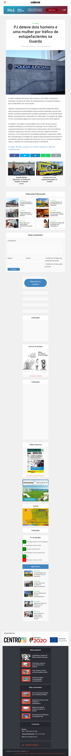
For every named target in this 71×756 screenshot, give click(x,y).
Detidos (19, 147)
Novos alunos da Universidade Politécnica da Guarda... (39, 616)
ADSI (27, 751)
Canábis (12, 147)
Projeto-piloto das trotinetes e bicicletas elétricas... (26, 214)
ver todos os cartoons (35, 376)
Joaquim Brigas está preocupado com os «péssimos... (56, 203)
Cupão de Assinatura (48, 753)
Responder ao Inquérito (35, 282)
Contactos (39, 753)
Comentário (12, 241)
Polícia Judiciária (40, 147)
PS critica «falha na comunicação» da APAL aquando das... (56, 214)
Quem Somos (17, 753)
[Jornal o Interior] (35, 2)
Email (28, 258)
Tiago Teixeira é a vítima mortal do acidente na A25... (40, 671)
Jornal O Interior (32, 745)
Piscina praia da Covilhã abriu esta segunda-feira (40, 715)
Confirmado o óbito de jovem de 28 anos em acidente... (38, 664)
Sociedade (35, 23)
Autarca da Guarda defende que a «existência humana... (40, 693)
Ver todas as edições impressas (35, 475)
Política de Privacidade (59, 753)
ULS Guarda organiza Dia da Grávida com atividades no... (57, 224)
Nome (10, 258)
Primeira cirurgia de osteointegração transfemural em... (37, 679)
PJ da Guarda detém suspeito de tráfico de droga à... (26, 203)
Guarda (26, 147)
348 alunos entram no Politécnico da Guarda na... (40, 605)
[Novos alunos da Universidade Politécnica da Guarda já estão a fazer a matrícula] (29, 614)
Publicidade (33, 753)
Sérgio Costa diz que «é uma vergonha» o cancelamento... (40, 701)
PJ (31, 147)
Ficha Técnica (25, 753)
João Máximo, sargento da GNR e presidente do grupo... (40, 656)
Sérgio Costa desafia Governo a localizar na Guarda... (38, 709)
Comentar (32, 46)
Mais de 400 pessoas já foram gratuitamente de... (40, 594)
